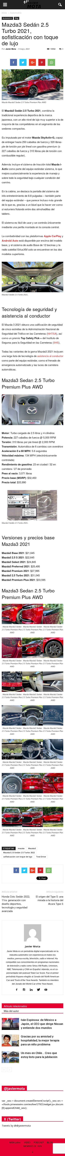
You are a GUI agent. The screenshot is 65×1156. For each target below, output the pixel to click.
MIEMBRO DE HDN (32, 1145)
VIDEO (27, 1142)
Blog (16, 18)
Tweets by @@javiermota (16, 1125)
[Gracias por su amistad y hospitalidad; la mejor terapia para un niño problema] (10, 1040)
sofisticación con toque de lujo (17, 856)
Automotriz (7, 18)
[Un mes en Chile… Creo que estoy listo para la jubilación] (10, 1057)
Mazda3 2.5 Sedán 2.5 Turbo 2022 (19, 852)
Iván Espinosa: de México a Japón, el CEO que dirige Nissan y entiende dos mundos (42, 1024)
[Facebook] (18, 990)
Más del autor (11, 1011)
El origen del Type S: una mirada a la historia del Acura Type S (49, 900)
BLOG (50, 1142)
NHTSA (51, 333)
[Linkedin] (32, 990)
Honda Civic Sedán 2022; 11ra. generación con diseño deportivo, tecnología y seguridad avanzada (16, 904)
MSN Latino (15, 1142)
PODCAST (39, 1142)
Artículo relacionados (15, 1006)
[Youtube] (47, 990)
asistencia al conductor (50, 356)
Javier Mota (11, 49)
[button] (60, 4)
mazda (21, 848)
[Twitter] (40, 990)
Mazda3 (32, 848)
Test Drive (41, 856)
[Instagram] (25, 990)
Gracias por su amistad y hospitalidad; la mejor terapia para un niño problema (40, 1040)
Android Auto (10, 240)
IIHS (56, 342)
